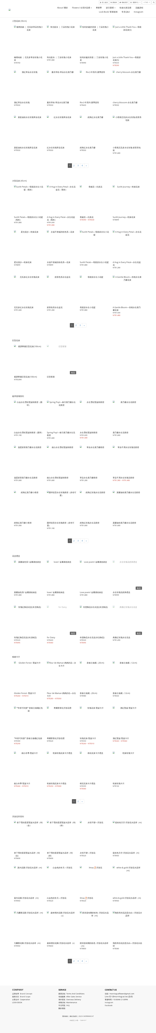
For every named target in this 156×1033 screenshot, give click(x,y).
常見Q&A (126, 11)
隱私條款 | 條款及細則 (69, 1016)
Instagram (138, 11)
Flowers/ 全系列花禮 (81, 7)
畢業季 (99, 7)
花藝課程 (139, 7)
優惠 (64, 1008)
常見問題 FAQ (64, 1005)
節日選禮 (110, 7)
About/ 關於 (62, 7)
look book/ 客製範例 (108, 11)
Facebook (108, 1005)
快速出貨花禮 (125, 7)
